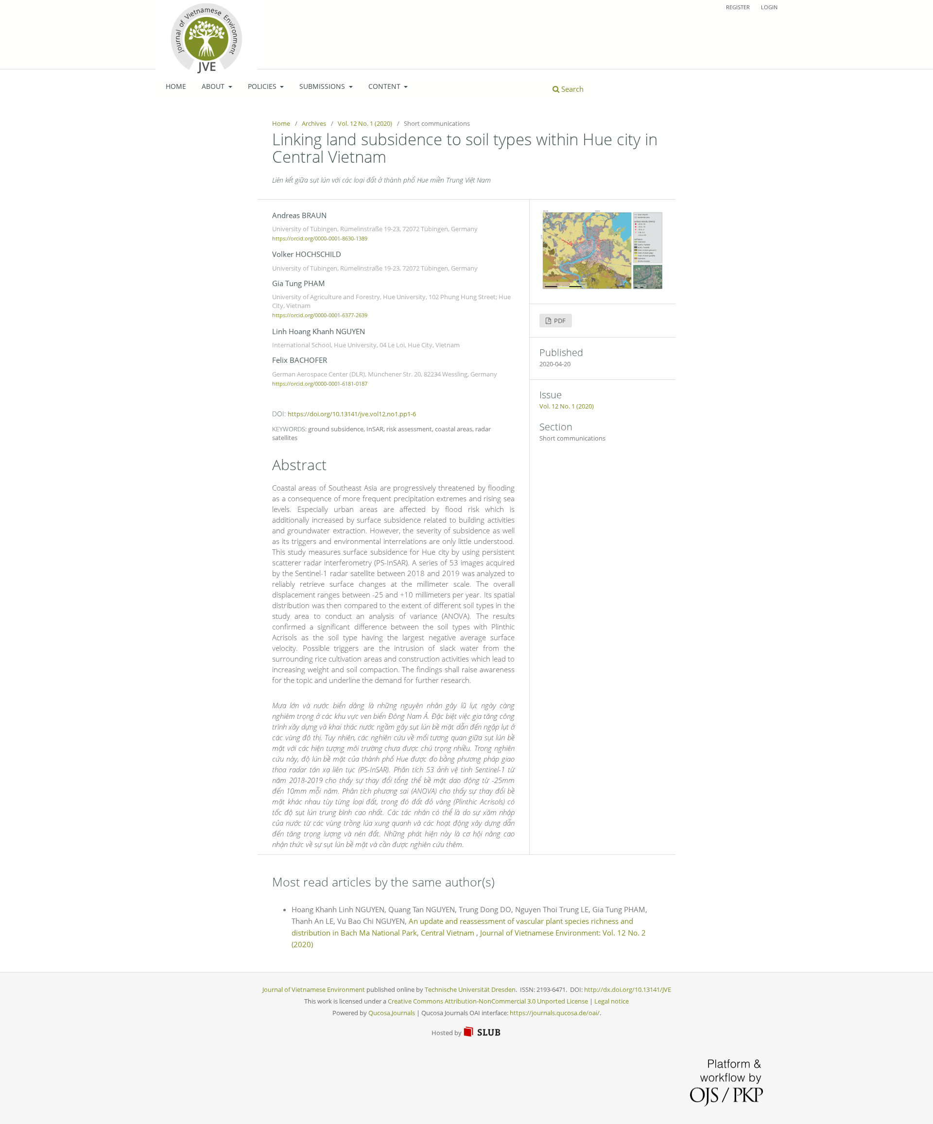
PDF (559, 320)
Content (385, 86)
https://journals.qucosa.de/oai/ (555, 1012)
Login (769, 7)
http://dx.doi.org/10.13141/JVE (627, 989)
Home (176, 86)
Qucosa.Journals (391, 1012)
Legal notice (611, 1001)
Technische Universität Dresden (470, 989)
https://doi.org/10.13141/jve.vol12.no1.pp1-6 (352, 413)
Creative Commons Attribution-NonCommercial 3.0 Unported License (488, 1001)
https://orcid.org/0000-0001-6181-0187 (319, 383)
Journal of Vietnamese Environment (313, 989)
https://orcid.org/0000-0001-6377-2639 (319, 315)
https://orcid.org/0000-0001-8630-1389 (319, 238)
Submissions (323, 86)
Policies (263, 86)
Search (571, 89)
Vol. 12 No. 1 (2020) (365, 123)
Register (738, 7)
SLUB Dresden (482, 1032)
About (214, 86)
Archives (314, 123)
